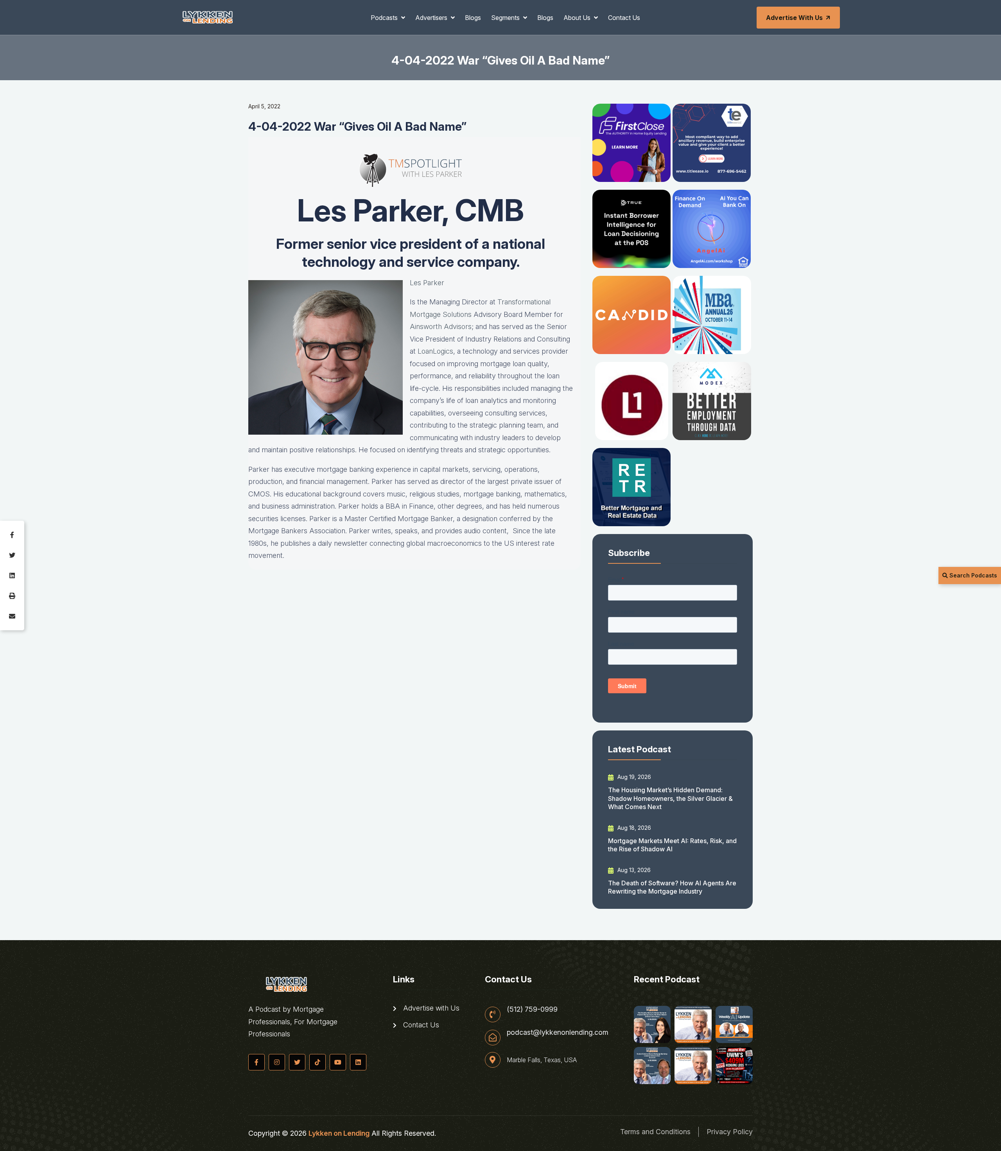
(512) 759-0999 (532, 1009)
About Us (577, 18)
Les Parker (427, 283)
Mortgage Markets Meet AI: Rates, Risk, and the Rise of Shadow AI (672, 845)
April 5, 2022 (264, 106)
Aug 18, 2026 (633, 827)
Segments (506, 18)
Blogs (473, 18)
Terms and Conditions (655, 1132)
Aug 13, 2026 (633, 870)
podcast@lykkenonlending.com (557, 1032)
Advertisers (432, 18)
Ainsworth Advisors (441, 326)
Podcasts (385, 18)
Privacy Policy (730, 1132)
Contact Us (624, 18)
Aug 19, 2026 (633, 776)
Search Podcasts (972, 575)
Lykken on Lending (339, 1133)
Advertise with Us (794, 18)
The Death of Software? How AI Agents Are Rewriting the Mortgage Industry (672, 887)
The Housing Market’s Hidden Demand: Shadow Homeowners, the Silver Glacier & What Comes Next (670, 798)
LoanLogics (435, 351)
